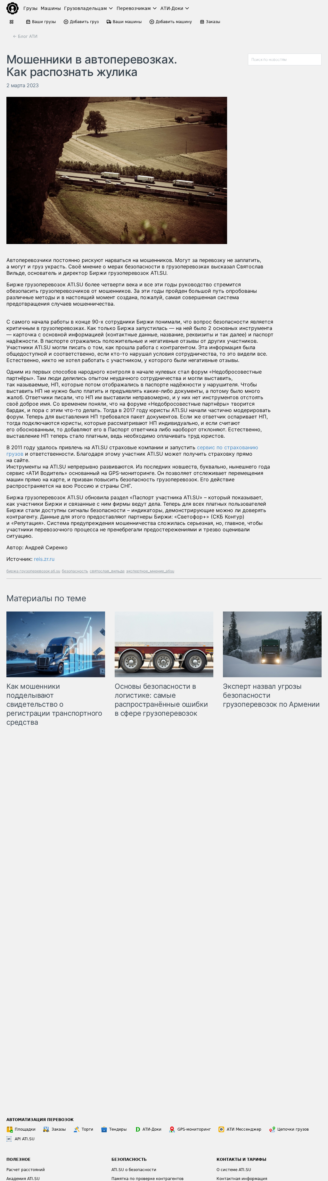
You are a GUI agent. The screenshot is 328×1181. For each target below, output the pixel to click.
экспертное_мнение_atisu (150, 571)
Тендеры (118, 1129)
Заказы (59, 1129)
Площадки (25, 1129)
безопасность (75, 571)
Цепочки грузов (293, 1129)
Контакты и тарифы (241, 1159)
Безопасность (129, 1159)
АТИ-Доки (152, 1129)
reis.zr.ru (44, 559)
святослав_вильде (107, 571)
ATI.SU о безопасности (133, 1170)
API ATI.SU (25, 1139)
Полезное (18, 1159)
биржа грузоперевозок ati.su (33, 571)
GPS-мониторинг (194, 1129)
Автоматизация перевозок (40, 1120)
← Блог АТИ (25, 36)
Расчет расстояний (25, 1170)
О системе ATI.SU (234, 1170)
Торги (87, 1129)
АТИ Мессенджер (244, 1129)
